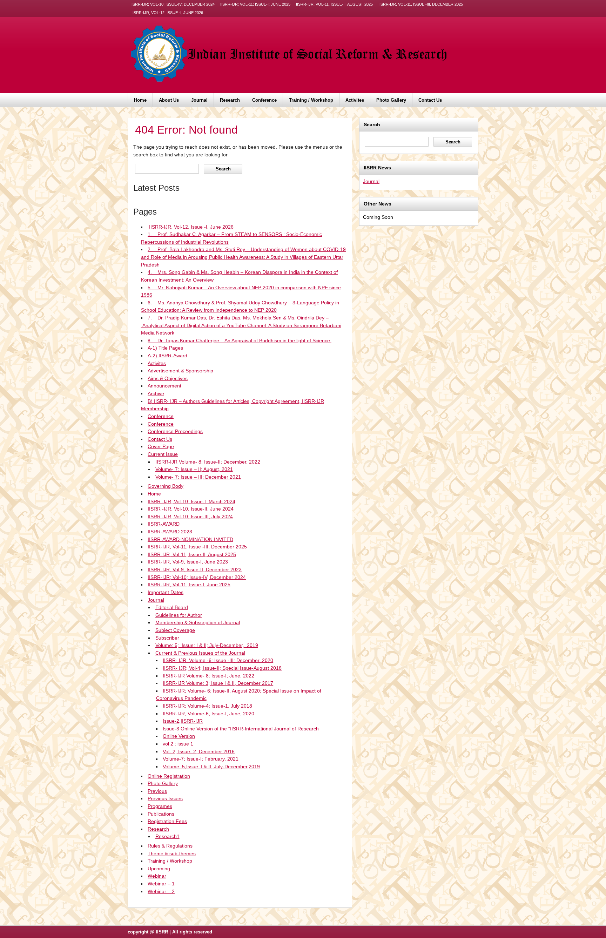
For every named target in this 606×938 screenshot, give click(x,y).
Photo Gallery (391, 100)
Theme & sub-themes (172, 853)
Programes (160, 806)
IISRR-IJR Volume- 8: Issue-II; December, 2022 (207, 462)
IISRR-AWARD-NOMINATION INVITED (190, 539)
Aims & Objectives (168, 378)
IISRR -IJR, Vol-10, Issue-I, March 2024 (191, 501)
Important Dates (165, 592)
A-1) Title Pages (165, 348)
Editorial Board (171, 607)
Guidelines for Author (178, 615)
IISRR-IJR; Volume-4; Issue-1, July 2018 (207, 706)
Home (140, 100)
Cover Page (161, 446)
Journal (199, 100)
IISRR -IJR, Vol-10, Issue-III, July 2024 (190, 516)
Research (230, 100)
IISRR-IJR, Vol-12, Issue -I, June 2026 (166, 13)
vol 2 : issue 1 (178, 744)
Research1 (167, 836)
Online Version (179, 736)
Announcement (164, 386)
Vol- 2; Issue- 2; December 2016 (199, 751)
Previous (157, 791)
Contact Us (430, 100)
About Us (169, 100)
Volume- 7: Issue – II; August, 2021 (194, 469)
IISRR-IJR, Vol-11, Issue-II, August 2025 (334, 4)
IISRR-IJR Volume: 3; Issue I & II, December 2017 (218, 683)
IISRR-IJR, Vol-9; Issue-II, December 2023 (195, 569)
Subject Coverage (175, 630)
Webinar (157, 876)
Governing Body (165, 486)
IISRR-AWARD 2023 (170, 531)
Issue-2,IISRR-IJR (183, 721)
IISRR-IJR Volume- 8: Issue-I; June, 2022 (208, 676)
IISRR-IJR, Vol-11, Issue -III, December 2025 (420, 4)
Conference (264, 100)
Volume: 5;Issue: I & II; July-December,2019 (211, 766)
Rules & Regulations (170, 846)
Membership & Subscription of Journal (197, 622)
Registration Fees (167, 821)
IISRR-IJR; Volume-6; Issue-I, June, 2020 (208, 713)
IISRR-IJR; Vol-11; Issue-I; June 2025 (255, 4)
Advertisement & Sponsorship (180, 370)
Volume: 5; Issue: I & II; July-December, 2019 (206, 645)
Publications (161, 814)
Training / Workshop (311, 100)
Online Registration (169, 776)
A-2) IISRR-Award (167, 355)
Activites (354, 100)
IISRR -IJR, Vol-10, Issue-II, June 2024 (191, 509)
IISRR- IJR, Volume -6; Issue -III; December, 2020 (218, 660)
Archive (156, 393)
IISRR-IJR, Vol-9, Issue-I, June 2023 (188, 562)
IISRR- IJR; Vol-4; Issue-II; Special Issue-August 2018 (222, 668)
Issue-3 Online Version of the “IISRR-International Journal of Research (241, 728)
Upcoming (159, 868)
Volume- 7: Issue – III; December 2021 (198, 477)
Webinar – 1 (161, 883)
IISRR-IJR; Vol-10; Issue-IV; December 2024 (172, 4)
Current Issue (163, 454)
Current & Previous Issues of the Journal (200, 653)
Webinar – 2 (161, 891)
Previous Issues (165, 798)
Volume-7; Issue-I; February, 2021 (200, 759)
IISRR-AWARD (164, 524)
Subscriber (167, 638)
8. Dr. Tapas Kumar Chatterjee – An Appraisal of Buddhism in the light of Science (239, 340)
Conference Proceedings (175, 431)
